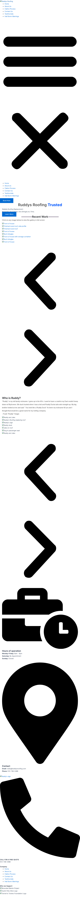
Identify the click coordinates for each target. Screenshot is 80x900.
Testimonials (9, 14)
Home (7, 4)
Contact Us (9, 11)
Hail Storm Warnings (12, 16)
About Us (8, 6)
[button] (40, 101)
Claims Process (10, 9)
